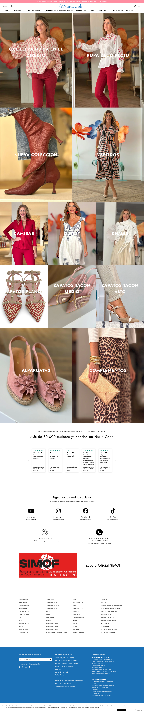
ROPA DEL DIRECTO (108, 55)
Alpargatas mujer (50, 632)
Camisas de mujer (23, 599)
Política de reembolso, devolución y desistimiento (69, 681)
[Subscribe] (50, 659)
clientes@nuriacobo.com (103, 673)
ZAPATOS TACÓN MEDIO (72, 288)
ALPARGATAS (36, 370)
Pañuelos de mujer (78, 602)
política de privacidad (34, 664)
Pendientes (76, 629)
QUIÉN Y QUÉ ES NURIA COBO (64, 658)
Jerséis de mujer (23, 608)
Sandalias (48, 620)
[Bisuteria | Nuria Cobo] (108, 375)
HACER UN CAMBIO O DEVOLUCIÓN (66, 664)
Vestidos (21, 626)
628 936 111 (108, 669)
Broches (75, 623)
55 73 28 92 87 (103, 688)
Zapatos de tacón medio (52, 605)
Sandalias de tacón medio (53, 626)
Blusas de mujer (23, 602)
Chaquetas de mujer (24, 611)
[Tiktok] (29, 667)
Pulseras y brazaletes (78, 632)
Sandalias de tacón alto (52, 629)
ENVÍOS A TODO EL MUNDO (64, 666)
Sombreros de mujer (78, 617)
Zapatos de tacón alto (51, 608)
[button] (29, 460)
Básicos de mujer (23, 629)
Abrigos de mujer (23, 632)
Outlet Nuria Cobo (106, 614)
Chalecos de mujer (24, 614)
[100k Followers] (22, 667)
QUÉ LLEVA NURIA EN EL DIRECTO (36, 52)
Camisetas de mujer (24, 605)
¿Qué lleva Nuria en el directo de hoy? (111, 605)
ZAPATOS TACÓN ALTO (120, 288)
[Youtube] (26, 667)
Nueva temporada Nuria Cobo (109, 611)
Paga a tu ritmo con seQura (63, 683)
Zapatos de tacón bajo (52, 602)
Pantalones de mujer (24, 623)
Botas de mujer (50, 617)
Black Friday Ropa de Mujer (108, 632)
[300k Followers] (19, 667)
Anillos (75, 620)
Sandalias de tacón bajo (52, 623)
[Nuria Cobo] (72, 6)
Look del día (104, 599)
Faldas (20, 620)
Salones (48, 611)
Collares (75, 626)
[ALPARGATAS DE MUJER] (36, 375)
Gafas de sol (76, 614)
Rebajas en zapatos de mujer (108, 620)
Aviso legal (58, 669)
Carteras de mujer (78, 608)
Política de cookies (60, 675)
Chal (74, 599)
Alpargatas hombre (62, 632)
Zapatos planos (50, 599)
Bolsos (74, 605)
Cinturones (76, 611)
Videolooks (103, 602)
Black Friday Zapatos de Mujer (109, 629)
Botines (48, 614)
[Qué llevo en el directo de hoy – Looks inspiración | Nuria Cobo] (36, 60)
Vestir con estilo (105, 623)
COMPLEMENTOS (108, 370)
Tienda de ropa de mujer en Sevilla (110, 608)
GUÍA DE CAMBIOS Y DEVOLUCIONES (66, 661)
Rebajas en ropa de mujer (108, 617)
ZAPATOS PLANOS (24, 292)
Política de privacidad (61, 672)
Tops (20, 617)
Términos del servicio (61, 678)
